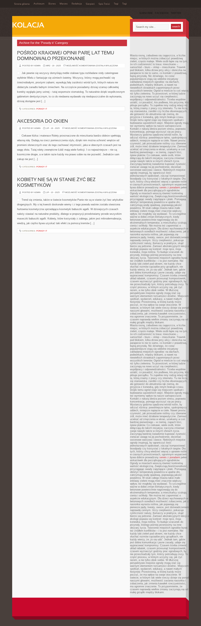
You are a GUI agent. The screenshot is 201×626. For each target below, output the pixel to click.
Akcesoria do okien (42, 121)
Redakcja (77, 4)
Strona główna (22, 4)
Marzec (64, 4)
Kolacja (28, 25)
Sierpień (90, 4)
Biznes (52, 4)
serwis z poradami (169, 187)
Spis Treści (104, 4)
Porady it (41, 109)
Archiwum (39, 4)
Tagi (116, 4)
